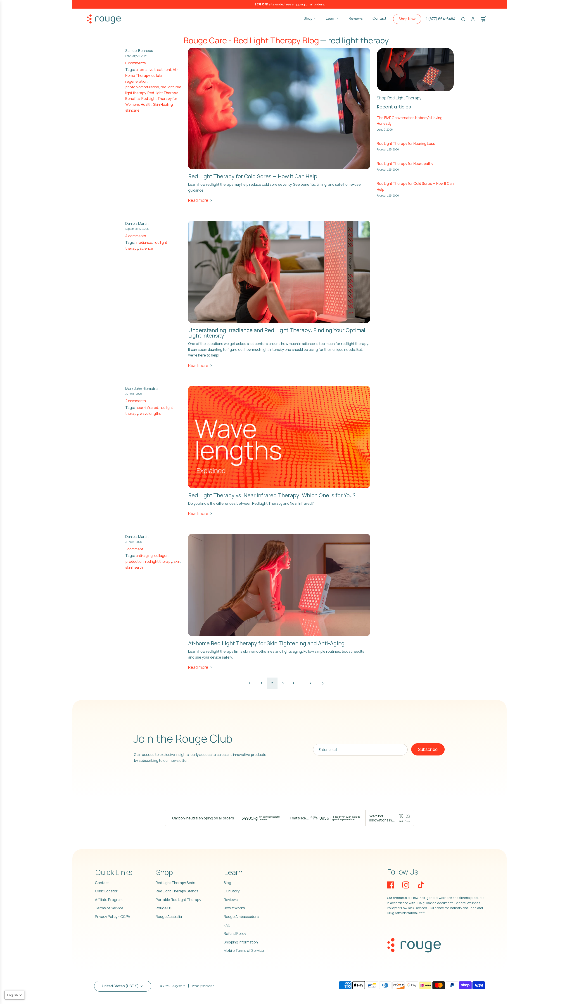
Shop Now (407, 18)
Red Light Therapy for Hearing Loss (406, 143)
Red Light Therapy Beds (175, 882)
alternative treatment (153, 69)
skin (177, 561)
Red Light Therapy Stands (177, 891)
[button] (15, 995)
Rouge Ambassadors (241, 916)
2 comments (135, 400)
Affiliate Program (109, 899)
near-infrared (147, 407)
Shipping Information (241, 942)
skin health (134, 567)
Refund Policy (235, 933)
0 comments (135, 63)
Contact (102, 882)
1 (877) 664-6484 (440, 18)
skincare (132, 110)
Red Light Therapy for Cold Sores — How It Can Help (252, 176)
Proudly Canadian (203, 986)
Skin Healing (163, 104)
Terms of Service (109, 907)
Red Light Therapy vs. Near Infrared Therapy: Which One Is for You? (272, 495)
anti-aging (144, 555)
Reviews (231, 899)
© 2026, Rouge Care (172, 986)
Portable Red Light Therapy (178, 899)
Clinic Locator (106, 891)
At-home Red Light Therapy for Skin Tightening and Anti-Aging (266, 643)
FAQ (227, 925)
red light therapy (158, 561)
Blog (227, 882)
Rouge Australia (169, 916)
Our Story (232, 891)
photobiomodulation (142, 86)
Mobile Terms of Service (244, 950)
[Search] (463, 19)
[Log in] (473, 19)
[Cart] (483, 19)
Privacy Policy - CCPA (112, 916)
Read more (198, 200)
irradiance (144, 242)
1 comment (134, 549)
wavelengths (150, 413)
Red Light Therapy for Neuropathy (405, 163)
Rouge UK (164, 907)
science (146, 248)
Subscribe (428, 749)
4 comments (135, 235)
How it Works (234, 907)
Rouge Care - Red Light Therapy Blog (251, 40)
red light (167, 86)
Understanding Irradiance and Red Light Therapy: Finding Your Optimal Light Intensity (276, 332)
